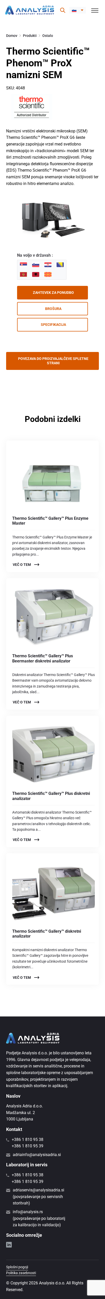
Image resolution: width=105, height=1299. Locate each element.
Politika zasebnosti (21, 1273)
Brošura (53, 309)
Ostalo (47, 36)
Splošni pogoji (17, 1267)
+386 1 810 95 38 (27, 1139)
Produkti (30, 36)
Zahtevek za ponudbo (53, 292)
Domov (11, 36)
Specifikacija (53, 325)
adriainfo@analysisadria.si (37, 1154)
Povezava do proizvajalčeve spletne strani (53, 361)
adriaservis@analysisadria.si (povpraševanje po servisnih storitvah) (38, 1197)
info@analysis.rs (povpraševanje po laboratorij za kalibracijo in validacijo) (39, 1218)
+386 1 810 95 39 (27, 1146)
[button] (77, 10)
